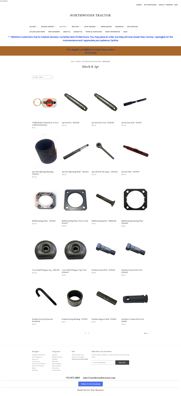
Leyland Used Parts (37, 32)
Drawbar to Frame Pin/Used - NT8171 (133, 320)
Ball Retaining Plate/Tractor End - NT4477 (75, 222)
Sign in (161, 5)
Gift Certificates (150, 5)
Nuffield (62, 26)
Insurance (119, 26)
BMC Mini (75, 26)
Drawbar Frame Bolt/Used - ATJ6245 (132, 271)
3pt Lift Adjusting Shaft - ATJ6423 (75, 172)
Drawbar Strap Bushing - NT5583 (74, 319)
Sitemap (35, 370)
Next (145, 333)
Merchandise (106, 26)
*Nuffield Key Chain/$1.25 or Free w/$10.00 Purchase (45, 124)
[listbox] (46, 77)
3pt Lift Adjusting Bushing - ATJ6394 (43, 173)
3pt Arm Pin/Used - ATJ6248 (103, 123)
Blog (125, 32)
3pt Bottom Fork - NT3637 (131, 123)
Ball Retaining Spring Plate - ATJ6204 (132, 222)
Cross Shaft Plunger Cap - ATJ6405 (46, 270)
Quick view (46, 102)
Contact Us (78, 32)
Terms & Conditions (94, 32)
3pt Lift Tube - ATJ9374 (130, 172)
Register (169, 5)
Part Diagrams (54, 32)
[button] (90, 384)
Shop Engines (90, 26)
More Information (112, 32)
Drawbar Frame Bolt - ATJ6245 (103, 270)
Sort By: (35, 77)
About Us (66, 32)
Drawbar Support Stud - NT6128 (104, 319)
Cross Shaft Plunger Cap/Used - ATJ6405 (74, 271)
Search (139, 5)
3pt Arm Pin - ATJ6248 (70, 123)
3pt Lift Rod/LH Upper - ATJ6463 (105, 172)
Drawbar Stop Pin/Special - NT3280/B (42, 320)
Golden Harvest (47, 26)
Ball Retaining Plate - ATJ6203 (44, 221)
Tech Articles (132, 26)
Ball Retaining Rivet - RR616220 (104, 221)
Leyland (32, 26)
